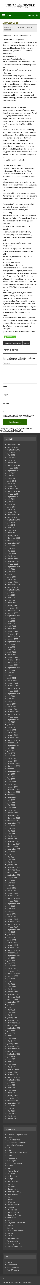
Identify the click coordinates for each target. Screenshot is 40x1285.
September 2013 (13, 450)
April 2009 (11, 554)
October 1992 (12, 976)
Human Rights (12, 1189)
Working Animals (14, 1244)
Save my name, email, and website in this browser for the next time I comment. (18, 416)
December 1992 (13, 971)
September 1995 (13, 904)
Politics (10, 1220)
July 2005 (11, 644)
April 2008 (11, 577)
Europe (10, 1179)
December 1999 (13, 790)
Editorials (11, 1174)
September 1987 (13, 1103)
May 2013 (11, 455)
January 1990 (12, 1044)
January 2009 (12, 559)
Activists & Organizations (12, 343)
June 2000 (11, 777)
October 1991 (12, 1000)
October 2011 (12, 494)
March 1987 (12, 1116)
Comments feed (13, 1267)
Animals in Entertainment (17, 1142)
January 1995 (12, 919)
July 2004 (11, 670)
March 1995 (12, 917)
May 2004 (11, 675)
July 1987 (11, 1106)
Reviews (10, 1225)
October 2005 (12, 639)
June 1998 (11, 828)
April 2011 (11, 507)
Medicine (11, 1207)
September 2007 (13, 590)
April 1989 (11, 1064)
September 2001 (13, 745)
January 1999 (12, 813)
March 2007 (12, 603)
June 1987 (11, 1108)
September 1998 (13, 823)
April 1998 (11, 834)
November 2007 (13, 585)
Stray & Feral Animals (15, 1231)
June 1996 (11, 883)
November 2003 (13, 688)
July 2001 (11, 748)
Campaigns (11, 1161)
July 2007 (11, 592)
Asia (9, 1150)
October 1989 (12, 1051)
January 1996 (12, 893)
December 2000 (13, 764)
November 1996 (13, 870)
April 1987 (11, 1114)
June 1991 (11, 1007)
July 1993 (11, 958)
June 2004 (11, 673)
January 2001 (12, 761)
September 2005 (13, 642)
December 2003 (13, 686)
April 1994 (11, 940)
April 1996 (11, 888)
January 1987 (12, 1119)
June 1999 (11, 802)
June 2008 (11, 572)
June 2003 (11, 699)
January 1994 (12, 945)
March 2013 (12, 460)
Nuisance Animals (14, 1215)
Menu (9, 15)
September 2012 (13, 471)
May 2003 (11, 701)
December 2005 (13, 634)
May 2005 (11, 649)
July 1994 (11, 932)
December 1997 (13, 841)
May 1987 (11, 1111)
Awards (10, 1155)
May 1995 (11, 911)
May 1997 (11, 857)
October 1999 (12, 795)
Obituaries (11, 1218)
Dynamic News (26, 1282)
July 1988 (11, 1082)
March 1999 (12, 810)
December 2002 (13, 712)
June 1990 (11, 1033)
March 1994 (12, 942)
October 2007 (12, 587)
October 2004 (12, 665)
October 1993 (12, 953)
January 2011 (12, 512)
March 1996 (12, 891)
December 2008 (13, 561)
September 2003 (13, 694)
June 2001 (11, 751)
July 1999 (11, 800)
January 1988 (12, 1095)
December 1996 (13, 867)
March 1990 (12, 1041)
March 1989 (12, 1067)
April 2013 (11, 458)
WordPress (14, 1282)
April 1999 (11, 808)
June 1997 (11, 854)
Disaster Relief (13, 1171)
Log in (9, 1262)
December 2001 (13, 738)
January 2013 (12, 463)
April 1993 (11, 966)
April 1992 (11, 987)
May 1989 (11, 1062)
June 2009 (11, 548)
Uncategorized (13, 1238)
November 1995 (13, 898)
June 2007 (11, 595)
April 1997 (11, 860)
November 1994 (13, 924)
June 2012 (11, 476)
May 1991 (11, 1010)
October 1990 (12, 1025)
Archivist (21, 27)
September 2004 (13, 668)
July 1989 (11, 1057)
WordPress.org (13, 1270)
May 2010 (11, 528)
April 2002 (11, 730)
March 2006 (12, 629)
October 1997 (12, 847)
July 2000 (11, 774)
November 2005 (13, 637)
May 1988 (11, 1088)
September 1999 (13, 797)
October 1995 (12, 901)
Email (5, 395)
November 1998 (13, 818)
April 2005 (11, 652)
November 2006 (13, 611)
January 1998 (12, 839)
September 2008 (13, 567)
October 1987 (12, 1101)
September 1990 (13, 1028)
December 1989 (13, 1046)
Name (5, 386)
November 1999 (13, 792)
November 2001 (13, 740)
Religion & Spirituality (16, 1223)
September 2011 (13, 497)
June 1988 (11, 1085)
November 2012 (13, 465)
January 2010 (12, 535)
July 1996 (11, 880)
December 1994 (13, 922)
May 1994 (11, 937)
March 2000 (12, 784)
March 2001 (12, 758)
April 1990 (11, 1038)
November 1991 (13, 997)
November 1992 (13, 974)
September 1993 (13, 955)
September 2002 (13, 719)
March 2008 (12, 579)
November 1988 (13, 1077)
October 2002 (12, 717)
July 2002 (11, 722)
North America (13, 1212)
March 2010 (12, 533)
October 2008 (12, 564)
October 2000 (12, 769)
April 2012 (11, 481)
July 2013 (11, 452)
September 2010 (13, 520)
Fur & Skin (11, 1187)
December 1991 (13, 994)
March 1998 (12, 836)
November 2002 (13, 714)
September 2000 (13, 771)
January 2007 (12, 605)
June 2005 (11, 647)
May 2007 (11, 598)
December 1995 (13, 896)
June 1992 (11, 981)
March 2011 (12, 509)
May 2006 (11, 624)
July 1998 (11, 826)
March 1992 (12, 989)
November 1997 (13, 844)
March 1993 (12, 968)
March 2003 (12, 707)
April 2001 (11, 756)
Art (8, 1148)
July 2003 (11, 696)
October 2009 (12, 541)
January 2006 (12, 631)
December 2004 (13, 660)
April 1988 (11, 1090)
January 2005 (12, 657)
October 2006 (12, 613)
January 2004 (12, 683)
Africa (9, 1137)
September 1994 (13, 930)
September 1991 (13, 1002)
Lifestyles (11, 1202)
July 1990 (11, 1031)
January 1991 (12, 1018)
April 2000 (11, 782)
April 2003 (11, 704)
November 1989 (13, 1049)
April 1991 (11, 1012)
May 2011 (11, 504)
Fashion (10, 1184)
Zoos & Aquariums (14, 1246)
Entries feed (12, 1265)
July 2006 (11, 618)
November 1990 (13, 1023)
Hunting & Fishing (14, 1192)
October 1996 (12, 872)
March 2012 (12, 484)
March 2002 (12, 732)
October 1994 (12, 927)
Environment (12, 1176)
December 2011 (13, 489)
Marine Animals (13, 1205)
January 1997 (12, 865)
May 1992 (11, 984)
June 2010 (11, 525)
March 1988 (12, 1093)
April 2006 (11, 626)
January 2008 (12, 582)
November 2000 (13, 766)
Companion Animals (15, 1163)
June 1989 (11, 1059)
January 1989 (12, 1072)
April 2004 (11, 678)
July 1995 (11, 906)
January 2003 (12, 709)
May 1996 (11, 885)
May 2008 (11, 574)
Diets (9, 1168)
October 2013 (12, 447)
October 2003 (12, 691)
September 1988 (13, 1080)
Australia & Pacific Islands (17, 1153)
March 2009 (12, 556)
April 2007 (11, 600)
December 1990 (13, 1020)
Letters (10, 1199)
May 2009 (11, 551)
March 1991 (12, 1015)
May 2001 (11, 753)
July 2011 (11, 499)
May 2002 (11, 727)
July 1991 (11, 1005)
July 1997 (11, 852)
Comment (7, 363)
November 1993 (13, 950)
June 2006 (11, 621)
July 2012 (11, 473)
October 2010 (12, 517)
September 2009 (13, 543)
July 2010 (11, 522)
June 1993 (11, 961)
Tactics (26, 343)
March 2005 (12, 655)
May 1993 (11, 963)
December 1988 (13, 1075)
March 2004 (12, 681)
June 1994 (11, 935)
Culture (10, 1166)
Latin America (12, 1194)
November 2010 (13, 515)
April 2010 (11, 530)
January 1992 (12, 992)
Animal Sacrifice (13, 1140)
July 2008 (11, 569)
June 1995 (11, 909)
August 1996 (12, 878)
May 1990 (11, 1036)
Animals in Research (15, 1145)
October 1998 (12, 821)
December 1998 (13, 815)
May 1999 (11, 805)
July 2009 (11, 546)
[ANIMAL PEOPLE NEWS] (20, 4)
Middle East (12, 1210)
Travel (9, 1236)
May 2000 (11, 779)
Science (10, 1228)
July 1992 (11, 979)
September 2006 (13, 616)
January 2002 (12, 735)
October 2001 (12, 743)
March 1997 (12, 862)
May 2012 (11, 478)
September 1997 (13, 849)
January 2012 (12, 486)
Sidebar (31, 15)
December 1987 (13, 1098)
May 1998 (11, 831)
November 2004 (13, 662)
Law (8, 1197)
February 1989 (13, 1070)
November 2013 (13, 445)
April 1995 (11, 914)
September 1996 (13, 875)
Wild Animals (12, 1241)
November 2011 (13, 491)
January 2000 (12, 787)
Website (6, 403)
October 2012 (12, 468)
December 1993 (13, 948)
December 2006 (13, 608)
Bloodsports (12, 1158)
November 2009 (13, 538)
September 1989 (13, 1054)
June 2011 (11, 502)
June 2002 (11, 725)
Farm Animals (12, 1181)
